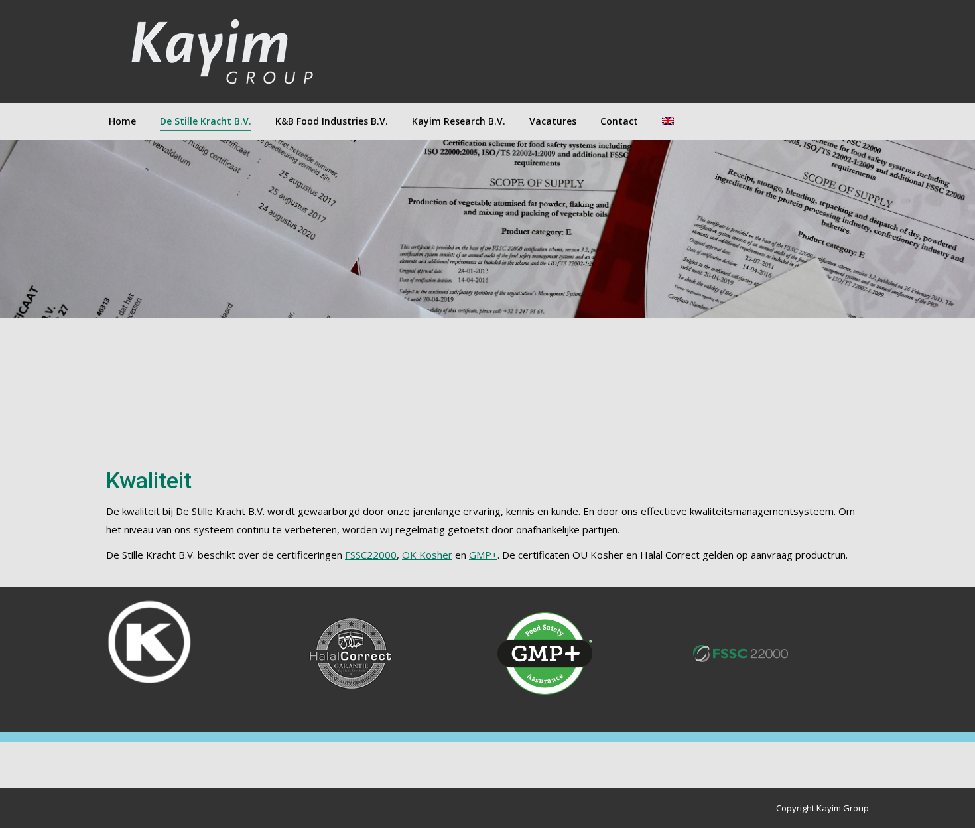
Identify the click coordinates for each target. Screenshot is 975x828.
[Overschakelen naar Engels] (668, 121)
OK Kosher (427, 554)
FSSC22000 (371, 554)
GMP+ (483, 554)
